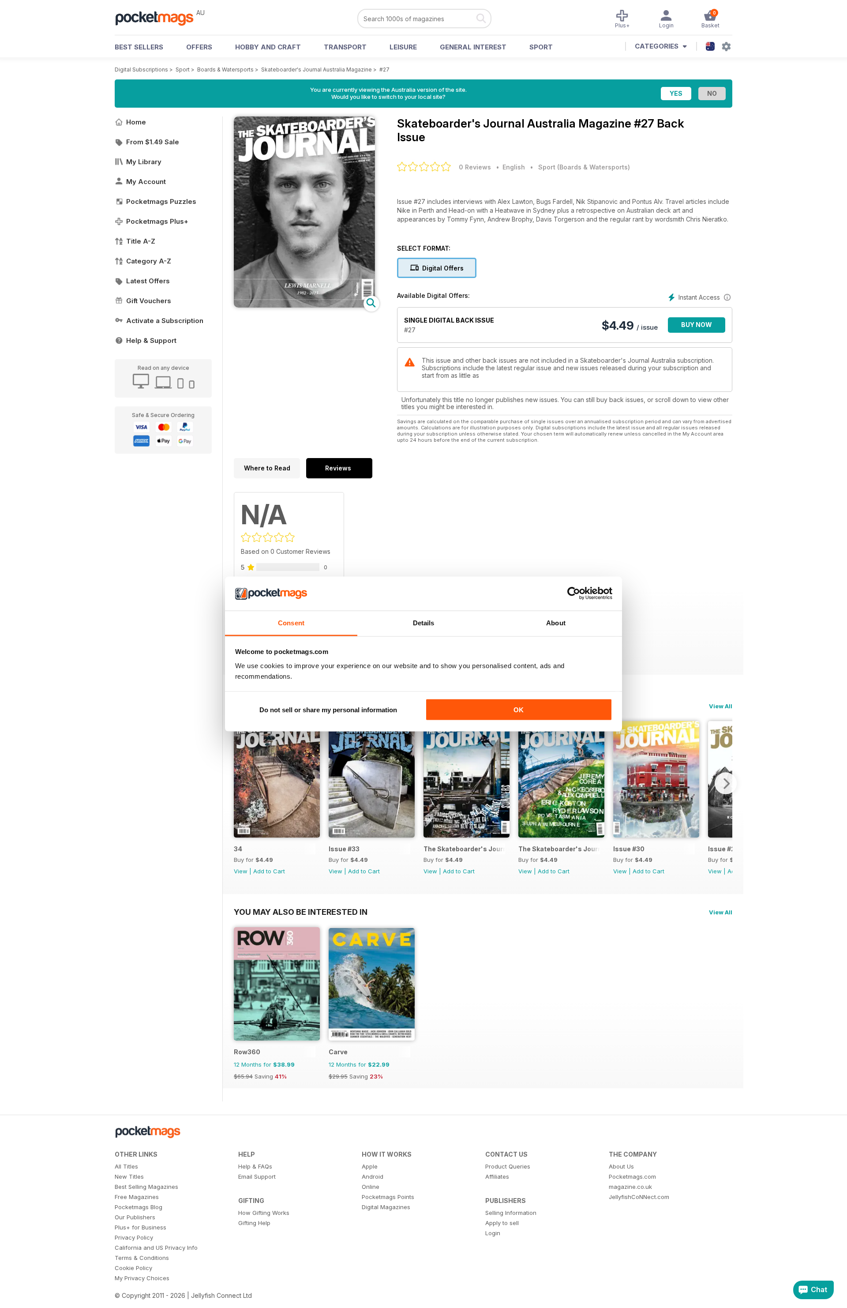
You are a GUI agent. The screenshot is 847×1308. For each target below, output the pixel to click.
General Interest (473, 47)
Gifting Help (254, 1222)
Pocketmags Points (388, 1196)
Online (370, 1186)
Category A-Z (148, 261)
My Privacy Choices (142, 1278)
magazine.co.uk (630, 1186)
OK (518, 710)
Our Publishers (135, 1217)
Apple (370, 1166)
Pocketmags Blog (138, 1206)
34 (238, 849)
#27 (384, 69)
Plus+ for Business (140, 1227)
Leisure (403, 47)
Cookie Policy (133, 1267)
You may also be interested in (300, 911)
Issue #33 (344, 849)
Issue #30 (629, 849)
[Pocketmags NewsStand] (159, 17)
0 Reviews (475, 167)
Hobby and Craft (268, 47)
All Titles (126, 1166)
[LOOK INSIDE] (304, 305)
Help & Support (151, 340)
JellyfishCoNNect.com (639, 1196)
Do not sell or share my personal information (328, 710)
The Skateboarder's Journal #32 (464, 849)
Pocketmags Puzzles (161, 201)
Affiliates (497, 1176)
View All (720, 706)
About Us (621, 1166)
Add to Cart (269, 871)
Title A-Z (140, 241)
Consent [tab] (291, 622)
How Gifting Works (263, 1212)
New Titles (129, 1176)
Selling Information (510, 1212)
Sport (541, 47)
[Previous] (240, 783)
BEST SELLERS (139, 47)
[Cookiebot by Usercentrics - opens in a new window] (573, 593)
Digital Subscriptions (141, 69)
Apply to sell (502, 1222)
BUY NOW (696, 324)
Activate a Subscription (164, 320)
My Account (146, 181)
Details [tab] (424, 622)
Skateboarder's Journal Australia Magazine (316, 69)
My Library (143, 162)
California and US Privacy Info (156, 1247)
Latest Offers (148, 281)
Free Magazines (137, 1196)
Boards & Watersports (225, 69)
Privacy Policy (134, 1237)
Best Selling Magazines (146, 1186)
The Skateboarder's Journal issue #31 (559, 849)
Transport (345, 47)
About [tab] (556, 622)
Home (136, 122)
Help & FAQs (255, 1166)
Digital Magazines (386, 1206)
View (240, 871)
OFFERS (199, 47)
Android (372, 1176)
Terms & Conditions (142, 1257)
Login (492, 1233)
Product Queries (507, 1166)
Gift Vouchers (148, 301)
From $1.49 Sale (152, 142)
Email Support (257, 1176)
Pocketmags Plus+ (157, 221)
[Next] (726, 783)
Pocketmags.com (632, 1176)
